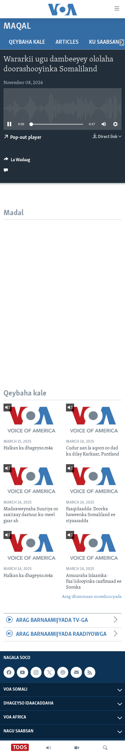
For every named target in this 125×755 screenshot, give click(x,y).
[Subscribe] (76, 672)
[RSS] (89, 672)
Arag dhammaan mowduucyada (92, 597)
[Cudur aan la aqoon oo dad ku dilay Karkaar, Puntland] (94, 419)
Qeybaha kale (27, 42)
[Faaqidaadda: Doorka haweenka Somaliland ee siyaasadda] (94, 479)
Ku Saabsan (104, 42)
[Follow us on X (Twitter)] (49, 672)
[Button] (17, 161)
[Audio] (48, 748)
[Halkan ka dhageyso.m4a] (31, 419)
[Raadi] (105, 748)
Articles (67, 42)
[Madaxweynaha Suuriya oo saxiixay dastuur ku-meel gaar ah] (31, 479)
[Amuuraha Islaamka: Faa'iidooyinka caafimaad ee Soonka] (94, 546)
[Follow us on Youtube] (22, 672)
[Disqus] (62, 292)
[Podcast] (62, 672)
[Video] (76, 748)
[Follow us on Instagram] (36, 672)
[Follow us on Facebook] (9, 672)
